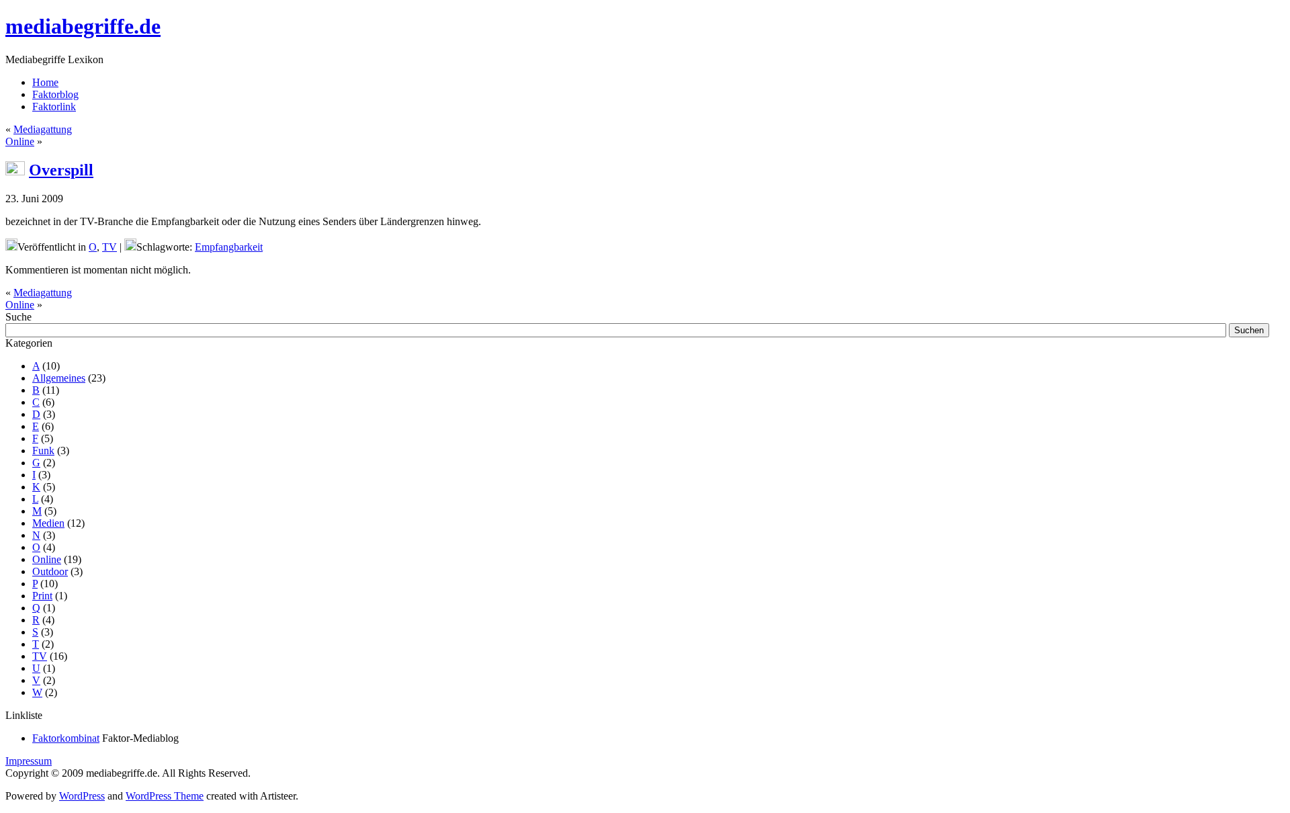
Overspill (61, 170)
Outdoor (50, 571)
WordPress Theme (165, 796)
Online (19, 141)
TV (109, 247)
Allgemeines (58, 378)
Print (42, 595)
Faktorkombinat (65, 738)
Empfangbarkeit (229, 247)
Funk (43, 450)
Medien (48, 523)
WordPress (82, 796)
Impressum (28, 761)
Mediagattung (42, 129)
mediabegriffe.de (83, 26)
